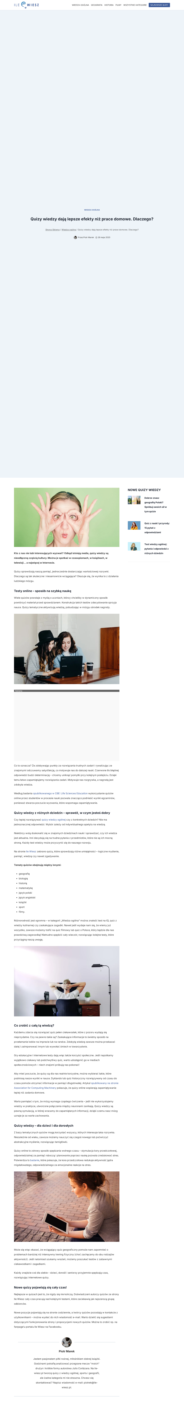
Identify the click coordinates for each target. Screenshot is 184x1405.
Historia (109, 5)
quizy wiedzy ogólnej (54, 819)
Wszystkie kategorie (135, 5)
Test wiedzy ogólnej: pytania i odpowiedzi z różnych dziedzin (156, 549)
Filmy (118, 5)
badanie (34, 1160)
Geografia (96, 5)
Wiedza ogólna (80, 5)
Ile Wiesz (31, 851)
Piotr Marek (88, 237)
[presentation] (134, 500)
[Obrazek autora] (75, 237)
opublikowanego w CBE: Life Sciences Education (60, 793)
